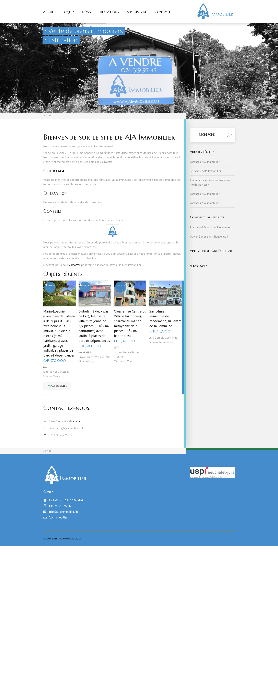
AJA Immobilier (58, 517)
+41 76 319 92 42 (60, 506)
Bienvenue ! (224, 227)
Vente (56, 376)
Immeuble (155, 342)
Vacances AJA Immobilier (205, 162)
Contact (163, 12)
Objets (69, 12)
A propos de (137, 12)
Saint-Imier (171, 337)
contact (77, 421)
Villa (46, 376)
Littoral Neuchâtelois (55, 371)
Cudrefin (105, 357)
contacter (74, 265)
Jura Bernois (156, 337)
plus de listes (57, 385)
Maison (118, 361)
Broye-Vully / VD (89, 357)
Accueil (49, 12)
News (86, 12)
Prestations (109, 12)
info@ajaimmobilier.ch (63, 512)
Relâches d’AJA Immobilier (205, 171)
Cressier (119, 356)
